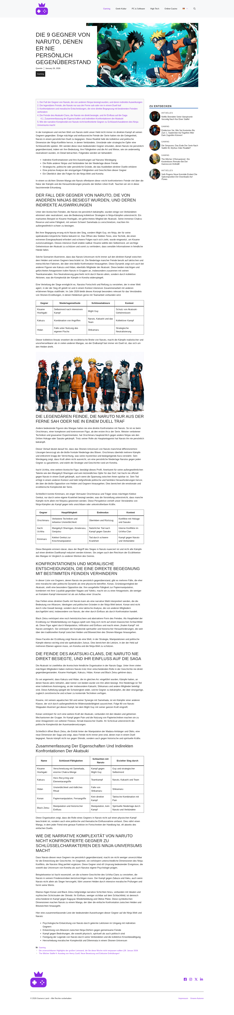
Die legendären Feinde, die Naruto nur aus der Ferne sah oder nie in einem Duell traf (79, 105)
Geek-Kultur (121, 8)
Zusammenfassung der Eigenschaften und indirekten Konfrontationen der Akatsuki (81, 118)
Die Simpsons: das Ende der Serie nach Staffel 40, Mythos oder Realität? (179, 146)
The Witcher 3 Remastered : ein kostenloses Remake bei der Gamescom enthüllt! (175, 161)
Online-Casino (171, 8)
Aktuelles (167, 113)
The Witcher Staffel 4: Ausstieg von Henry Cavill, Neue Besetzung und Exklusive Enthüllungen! (79, 953)
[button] (194, 9)
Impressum (183, 998)
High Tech (154, 8)
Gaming (106, 8)
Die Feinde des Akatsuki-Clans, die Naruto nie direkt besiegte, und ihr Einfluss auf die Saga (82, 115)
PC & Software (138, 8)
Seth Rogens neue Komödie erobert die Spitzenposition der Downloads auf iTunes (179, 176)
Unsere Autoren (197, 998)
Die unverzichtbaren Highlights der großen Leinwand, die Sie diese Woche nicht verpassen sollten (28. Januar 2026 (88, 950)
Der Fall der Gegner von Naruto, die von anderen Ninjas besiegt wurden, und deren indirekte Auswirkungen (89, 102)
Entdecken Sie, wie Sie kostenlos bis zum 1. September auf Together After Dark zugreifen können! (178, 132)
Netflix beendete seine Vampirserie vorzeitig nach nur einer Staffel (177, 118)
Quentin (39, 68)
